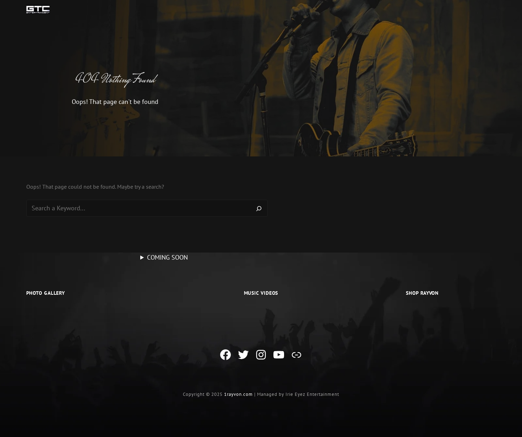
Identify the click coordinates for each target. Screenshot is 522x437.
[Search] (259, 208)
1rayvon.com (238, 394)
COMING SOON (167, 257)
